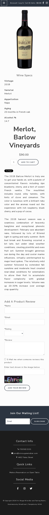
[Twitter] (31, 489)
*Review (8, 340)
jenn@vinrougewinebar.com (25, 453)
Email (2, 418)
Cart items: (33, 3)
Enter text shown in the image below (22, 367)
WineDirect (23, 504)
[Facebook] (43, 2)
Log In (21, 3)
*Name (7, 306)
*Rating (7, 329)
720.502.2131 (25, 449)
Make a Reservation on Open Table (24, 472)
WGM (40, 504)
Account (13, 3)
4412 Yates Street (25, 457)
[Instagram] (47, 2)
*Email (7, 317)
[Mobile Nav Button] (4, 3)
